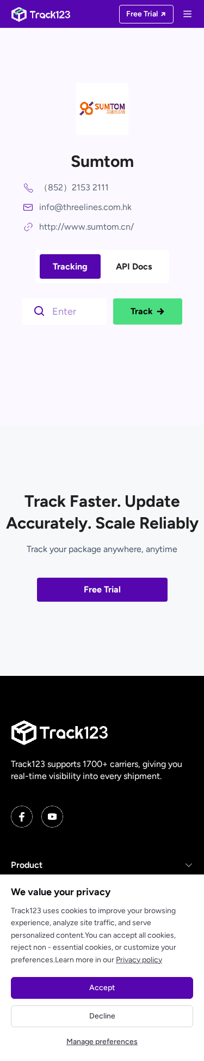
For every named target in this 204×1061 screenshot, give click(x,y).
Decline (102, 1016)
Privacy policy (139, 959)
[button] (102, 865)
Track (142, 311)
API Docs (134, 266)
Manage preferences (102, 1041)
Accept (102, 987)
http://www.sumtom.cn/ (86, 226)
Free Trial (102, 589)
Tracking (70, 266)
